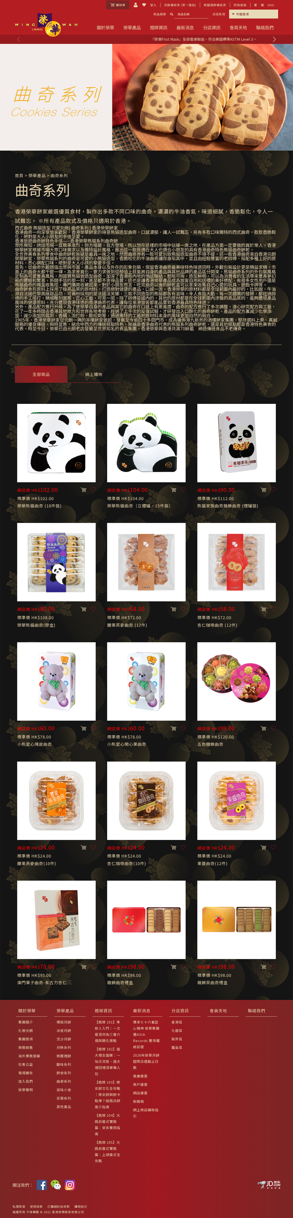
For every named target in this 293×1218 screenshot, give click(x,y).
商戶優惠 (140, 1084)
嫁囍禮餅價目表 (215, 5)
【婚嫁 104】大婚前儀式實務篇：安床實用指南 (107, 1124)
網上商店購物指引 (146, 1112)
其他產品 (64, 1106)
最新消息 (185, 27)
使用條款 (36, 1206)
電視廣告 (25, 1072)
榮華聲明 (25, 1089)
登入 (153, 5)
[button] (274, 39)
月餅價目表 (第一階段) (180, 5)
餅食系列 (64, 1072)
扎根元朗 (25, 1030)
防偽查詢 (240, 5)
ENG (271, 5)
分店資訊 (211, 27)
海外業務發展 (29, 1055)
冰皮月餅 (64, 1030)
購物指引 (80, 1206)
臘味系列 (64, 1064)
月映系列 (64, 1047)
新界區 (176, 1039)
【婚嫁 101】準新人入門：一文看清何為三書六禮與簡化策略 (107, 1031)
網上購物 (94, 374)
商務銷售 (25, 1047)
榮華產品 (132, 27)
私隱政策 (19, 1206)
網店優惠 (140, 1092)
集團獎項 (25, 1039)
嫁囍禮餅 (64, 1055)
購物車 (120, 5)
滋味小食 (64, 1089)
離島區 (176, 1047)
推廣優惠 (140, 1076)
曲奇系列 (64, 1081)
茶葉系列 (64, 1098)
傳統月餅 (64, 1022)
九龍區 (176, 1030)
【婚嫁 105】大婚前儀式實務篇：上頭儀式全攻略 (107, 1151)
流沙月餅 (64, 1039)
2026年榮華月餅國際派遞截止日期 (146, 1061)
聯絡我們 (265, 27)
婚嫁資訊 (158, 27)
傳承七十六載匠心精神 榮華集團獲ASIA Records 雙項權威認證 (146, 1034)
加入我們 (25, 1081)
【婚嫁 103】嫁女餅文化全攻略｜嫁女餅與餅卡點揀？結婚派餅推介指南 (107, 1094)
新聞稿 (138, 1101)
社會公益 (25, 1064)
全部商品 (41, 374)
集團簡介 (25, 1022)
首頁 (19, 175)
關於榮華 (105, 27)
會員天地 (238, 27)
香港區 (176, 1022)
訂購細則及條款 (58, 1206)
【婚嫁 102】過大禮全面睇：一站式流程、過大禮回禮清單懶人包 (107, 1061)
